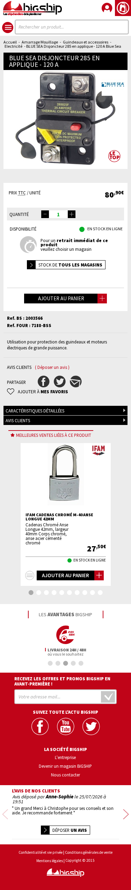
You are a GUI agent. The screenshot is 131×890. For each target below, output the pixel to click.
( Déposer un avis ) (52, 367)
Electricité (13, 46)
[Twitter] (91, 726)
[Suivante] (126, 815)
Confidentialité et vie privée (41, 852)
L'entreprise (65, 757)
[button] (71, 214)
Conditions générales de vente (88, 852)
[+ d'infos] (29, 575)
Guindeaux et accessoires (85, 42)
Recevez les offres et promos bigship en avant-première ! (62, 681)
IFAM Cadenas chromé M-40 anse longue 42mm (59, 517)
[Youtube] (65, 726)
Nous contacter (65, 774)
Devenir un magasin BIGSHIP (65, 766)
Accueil (10, 42)
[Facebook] (40, 726)
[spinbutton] (58, 214)
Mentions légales (49, 861)
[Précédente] (5, 815)
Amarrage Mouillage (40, 42)
